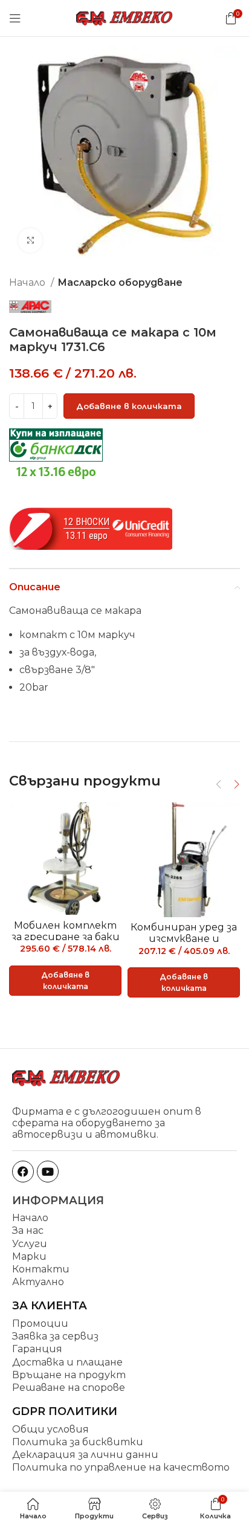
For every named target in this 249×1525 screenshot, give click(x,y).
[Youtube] (48, 1171)
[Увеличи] (30, 240)
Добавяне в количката (129, 406)
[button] (65, 981)
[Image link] (66, 1077)
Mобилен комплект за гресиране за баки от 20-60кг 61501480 (65, 937)
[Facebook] (23, 1171)
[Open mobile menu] (15, 18)
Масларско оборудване (120, 282)
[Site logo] (124, 17)
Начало (28, 282)
